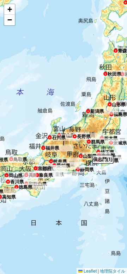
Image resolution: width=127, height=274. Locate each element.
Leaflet (90, 271)
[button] (116, 49)
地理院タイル (112, 271)
